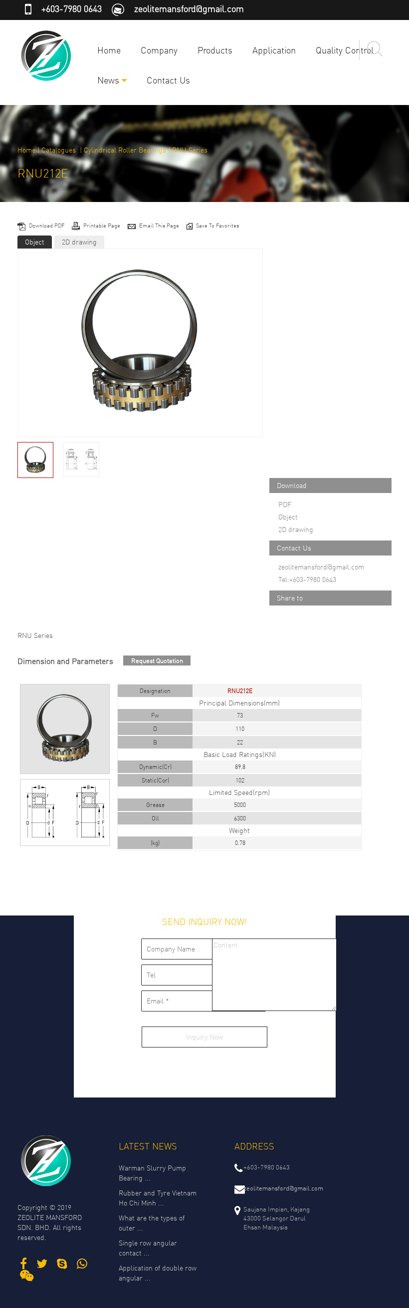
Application (274, 50)
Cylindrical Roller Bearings (125, 150)
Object (34, 242)
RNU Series (189, 150)
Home (109, 50)
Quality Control (345, 50)
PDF (284, 504)
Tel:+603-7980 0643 (307, 579)
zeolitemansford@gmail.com (189, 8)
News (109, 80)
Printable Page (102, 225)
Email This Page (160, 225)
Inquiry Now (204, 1036)
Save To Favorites (217, 225)
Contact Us (168, 80)
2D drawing (79, 242)
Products (215, 50)
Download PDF (47, 225)
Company (159, 50)
